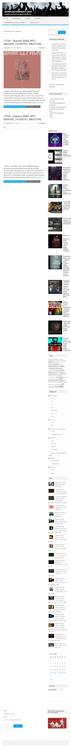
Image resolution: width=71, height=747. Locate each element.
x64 (52, 422)
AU (55, 359)
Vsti (56, 387)
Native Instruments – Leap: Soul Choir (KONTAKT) (60, 514)
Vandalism (50, 384)
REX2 (65, 374)
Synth (56, 381)
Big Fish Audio (59, 359)
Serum (65, 377)
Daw (52, 469)
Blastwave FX (51, 360)
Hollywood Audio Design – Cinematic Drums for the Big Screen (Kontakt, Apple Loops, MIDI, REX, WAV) (57, 627)
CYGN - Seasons (35, 106)
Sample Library (51, 375)
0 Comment (41, 48)
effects (51, 362)
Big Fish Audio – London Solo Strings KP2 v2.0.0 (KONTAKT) (61, 491)
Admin (8, 48)
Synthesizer (62, 381)
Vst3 (52, 416)
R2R (61, 374)
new (58, 374)
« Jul (51, 679)
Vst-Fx (51, 387)
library (59, 368)
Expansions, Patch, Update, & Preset (14, 22)
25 (53, 673)
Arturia (52, 359)
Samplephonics (52, 377)
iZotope (61, 364)
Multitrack (56, 372)
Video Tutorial (57, 384)
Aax (52, 398)
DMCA (5, 716)
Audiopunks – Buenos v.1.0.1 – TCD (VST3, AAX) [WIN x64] (60, 555)
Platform (52, 438)
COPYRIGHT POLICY (9, 713)
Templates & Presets (19, 106)
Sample (52, 458)
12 (55, 666)
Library (53, 431)
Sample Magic (58, 375)
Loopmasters (51, 370)
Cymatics (63, 360)
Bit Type (52, 420)
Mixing (50, 372)
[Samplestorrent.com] (35, 16)
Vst (52, 413)
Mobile (53, 446)
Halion (59, 362)
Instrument (53, 364)
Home (5, 18)
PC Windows (54, 449)
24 (51, 673)
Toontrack (60, 382)
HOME (5, 710)
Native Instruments (56, 373)
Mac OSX (53, 443)
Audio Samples (16, 18)
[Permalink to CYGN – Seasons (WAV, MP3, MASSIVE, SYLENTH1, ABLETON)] (22, 89)
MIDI (62, 370)
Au (52, 401)
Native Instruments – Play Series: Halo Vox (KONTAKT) (60, 507)
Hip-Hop (63, 362)
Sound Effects (55, 379)
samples (60, 377)
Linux (52, 440)
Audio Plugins (34, 22)
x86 (52, 425)
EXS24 (56, 362)
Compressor (58, 360)
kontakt (52, 366)
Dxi (52, 404)
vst (62, 384)
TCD (56, 382)
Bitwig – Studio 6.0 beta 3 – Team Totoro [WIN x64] (61, 645)
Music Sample (55, 463)
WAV (61, 386)
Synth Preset (51, 382)
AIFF (49, 359)
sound (50, 379)
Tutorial (27, 18)
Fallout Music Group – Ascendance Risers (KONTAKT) (61, 484)
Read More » (40, 102)
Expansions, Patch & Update (57, 429)
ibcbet (49, 733)
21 (60, 669)
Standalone (54, 410)
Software (38, 18)
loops (58, 370)
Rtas (52, 407)
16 (64, 666)
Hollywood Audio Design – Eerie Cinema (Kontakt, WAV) (61, 521)
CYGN (28, 106)
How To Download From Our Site (12, 720)
